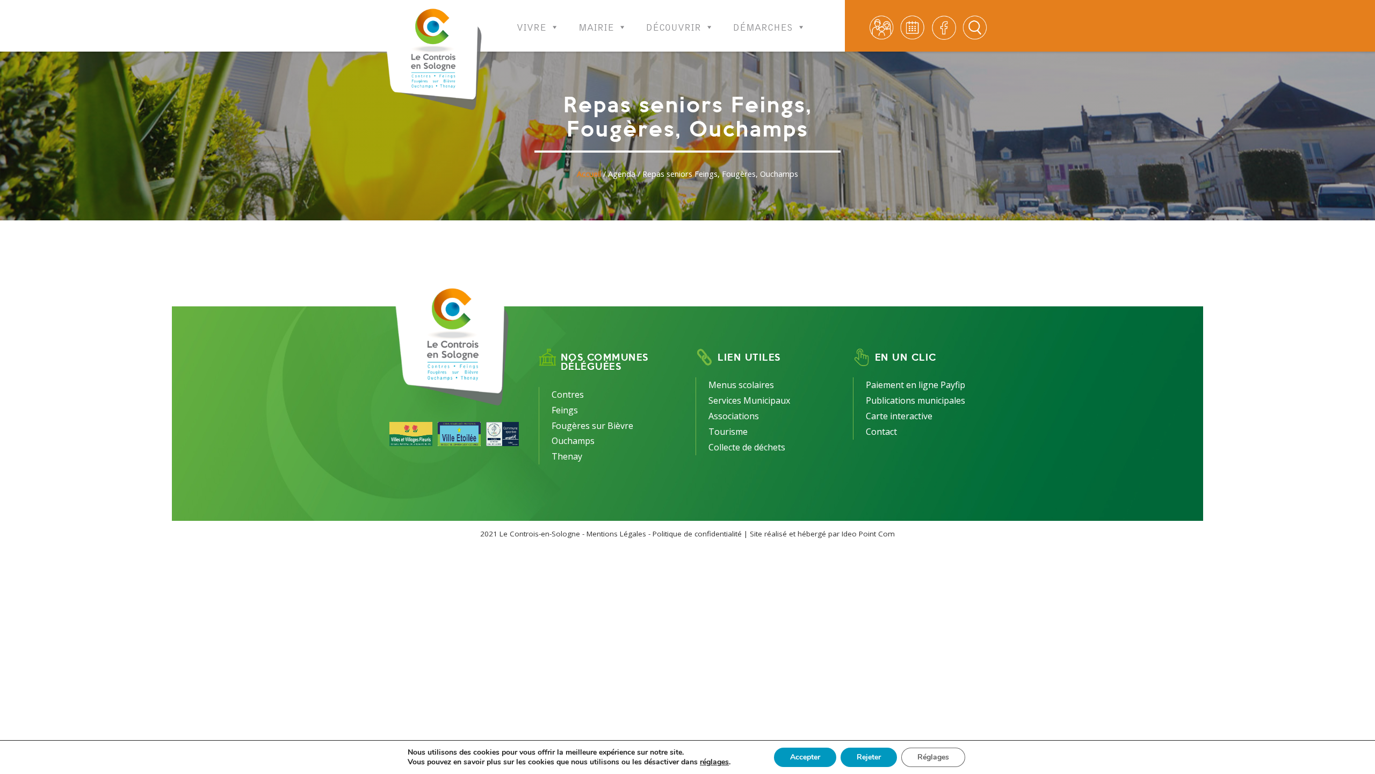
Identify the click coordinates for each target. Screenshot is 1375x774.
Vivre (531, 24)
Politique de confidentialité (697, 534)
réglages (714, 762)
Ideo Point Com (868, 534)
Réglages (933, 757)
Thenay (567, 456)
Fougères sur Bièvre (592, 426)
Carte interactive (899, 416)
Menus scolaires (741, 385)
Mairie (596, 24)
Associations (733, 416)
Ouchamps (573, 441)
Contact (881, 432)
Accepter (805, 757)
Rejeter (869, 757)
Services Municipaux (749, 400)
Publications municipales (915, 400)
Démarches (763, 24)
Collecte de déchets (746, 447)
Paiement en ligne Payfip (915, 385)
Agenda (621, 174)
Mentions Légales (616, 534)
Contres (568, 394)
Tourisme (728, 432)
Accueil (589, 174)
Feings (565, 410)
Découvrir (673, 24)
